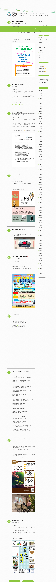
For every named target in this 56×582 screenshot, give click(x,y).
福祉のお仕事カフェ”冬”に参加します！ (20, 84)
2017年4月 (40, 245)
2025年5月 (40, 113)
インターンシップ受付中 (16, 174)
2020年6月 (40, 210)
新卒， (40, 82)
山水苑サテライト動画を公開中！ (18, 229)
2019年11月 (40, 222)
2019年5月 (40, 225)
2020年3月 (40, 215)
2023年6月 (40, 151)
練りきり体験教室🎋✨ (42, 71)
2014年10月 (40, 263)
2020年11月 (40, 202)
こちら (13, 235)
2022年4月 (40, 174)
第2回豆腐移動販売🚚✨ (42, 68)
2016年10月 (40, 250)
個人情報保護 (42, 13)
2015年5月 (40, 258)
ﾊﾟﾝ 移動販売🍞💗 (41, 66)
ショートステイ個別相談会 (17, 112)
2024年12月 (40, 121)
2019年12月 (40, 220)
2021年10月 (40, 184)
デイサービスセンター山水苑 (43, 39)
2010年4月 (40, 271)
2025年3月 (40, 116)
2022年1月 (40, 179)
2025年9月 (40, 106)
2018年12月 (40, 230)
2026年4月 (40, 95)
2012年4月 (40, 268)
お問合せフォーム (19, 325)
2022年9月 (40, 166)
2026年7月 (40, 90)
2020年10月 (40, 204)
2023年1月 (40, 159)
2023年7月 (40, 149)
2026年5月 (40, 93)
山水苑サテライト (20, 23)
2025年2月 (40, 118)
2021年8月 (40, 187)
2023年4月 (40, 154)
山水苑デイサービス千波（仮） (43, 47)
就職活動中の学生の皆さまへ (17, 520)
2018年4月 (40, 243)
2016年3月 (40, 255)
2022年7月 (40, 169)
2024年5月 (40, 133)
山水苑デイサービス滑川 (42, 50)
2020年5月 (40, 212)
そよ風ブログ (21, 13)
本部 (18, 522)
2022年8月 (40, 167)
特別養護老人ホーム (22, 15)
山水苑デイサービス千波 (42, 45)
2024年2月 (40, 138)
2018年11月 (40, 232)
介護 (44, 79)
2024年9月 (40, 126)
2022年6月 (40, 171)
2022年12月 (40, 161)
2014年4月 (40, 265)
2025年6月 (40, 111)
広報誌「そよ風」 (26, 13)
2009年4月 (40, 273)
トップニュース (41, 40)
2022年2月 (40, 177)
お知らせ (16, 23)
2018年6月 (40, 240)
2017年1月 (40, 248)
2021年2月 (40, 197)
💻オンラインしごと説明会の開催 (18, 438)
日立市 (44, 82)
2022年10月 (40, 164)
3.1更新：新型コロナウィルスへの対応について (21, 371)
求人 (23, 23)
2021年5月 (40, 192)
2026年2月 (40, 98)
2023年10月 (40, 144)
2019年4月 (40, 227)
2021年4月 (40, 194)
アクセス (46, 13)
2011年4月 (40, 270)
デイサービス (35, 15)
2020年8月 (40, 207)
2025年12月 (40, 101)
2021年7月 (40, 189)
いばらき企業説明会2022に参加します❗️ (20, 256)
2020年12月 (40, 200)
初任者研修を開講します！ (17, 314)
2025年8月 (40, 108)
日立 (42, 82)
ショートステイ (29, 15)
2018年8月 (40, 237)
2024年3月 (40, 136)
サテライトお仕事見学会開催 (17, 21)
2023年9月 (40, 146)
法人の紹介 (46, 15)
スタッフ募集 (32, 13)
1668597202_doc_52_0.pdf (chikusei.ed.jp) (18, 104)
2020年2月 (40, 217)
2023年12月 (40, 141)
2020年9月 (40, 205)
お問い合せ (37, 13)
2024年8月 (40, 128)
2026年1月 (40, 100)
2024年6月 (40, 131)
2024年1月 (40, 139)
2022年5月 (40, 172)
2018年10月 (40, 233)
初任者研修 (40, 42)
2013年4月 (40, 266)
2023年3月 (40, 156)
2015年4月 (40, 260)
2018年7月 (40, 238)
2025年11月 (40, 103)
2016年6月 (40, 253)
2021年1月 (40, 199)
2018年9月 (40, 235)
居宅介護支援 (41, 15)
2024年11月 (40, 123)
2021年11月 (40, 182)
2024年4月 (40, 134)
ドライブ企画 (41, 79)
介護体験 (47, 79)
